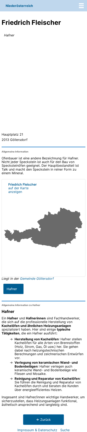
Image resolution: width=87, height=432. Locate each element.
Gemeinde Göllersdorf (37, 278)
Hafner (12, 289)
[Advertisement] (43, 85)
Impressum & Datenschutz (37, 430)
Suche (65, 430)
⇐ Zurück (43, 420)
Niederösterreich (19, 6)
